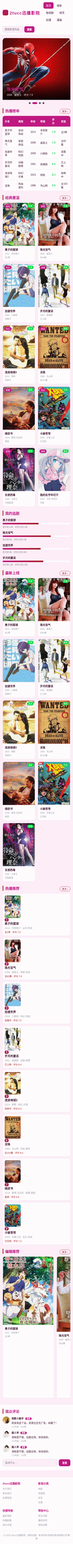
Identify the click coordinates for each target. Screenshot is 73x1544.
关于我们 (7, 1489)
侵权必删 (42, 1525)
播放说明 (42, 1520)
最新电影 (7, 1516)
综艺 (62, 12)
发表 (64, 1463)
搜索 (29, 29)
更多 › (65, 111)
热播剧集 (7, 1520)
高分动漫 (7, 1525)
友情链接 (7, 1498)
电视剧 (50, 12)
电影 (59, 5)
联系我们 (7, 1493)
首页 (48, 5)
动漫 (48, 19)
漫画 (59, 19)
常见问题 (42, 1516)
